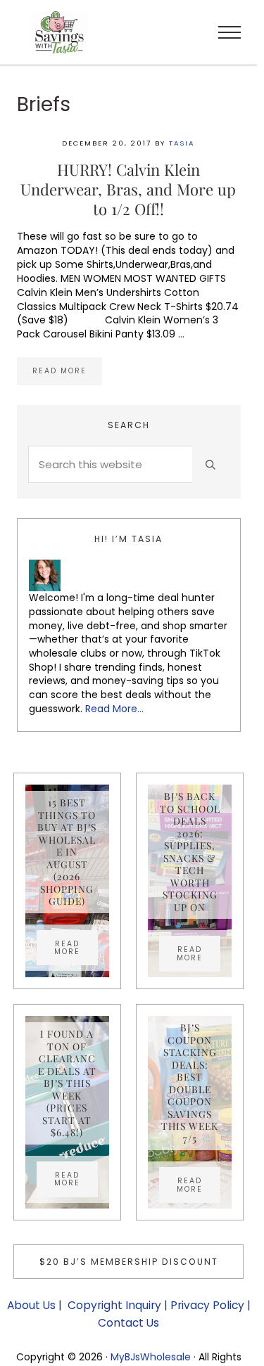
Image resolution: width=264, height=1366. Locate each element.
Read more (67, 373)
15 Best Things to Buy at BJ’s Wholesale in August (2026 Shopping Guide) (66, 852)
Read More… (114, 709)
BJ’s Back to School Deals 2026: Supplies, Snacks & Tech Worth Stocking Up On (190, 851)
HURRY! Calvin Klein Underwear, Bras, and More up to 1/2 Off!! (128, 189)
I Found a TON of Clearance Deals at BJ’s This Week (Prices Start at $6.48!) (67, 1083)
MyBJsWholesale (151, 1357)
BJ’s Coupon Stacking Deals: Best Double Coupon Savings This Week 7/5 (189, 1083)
